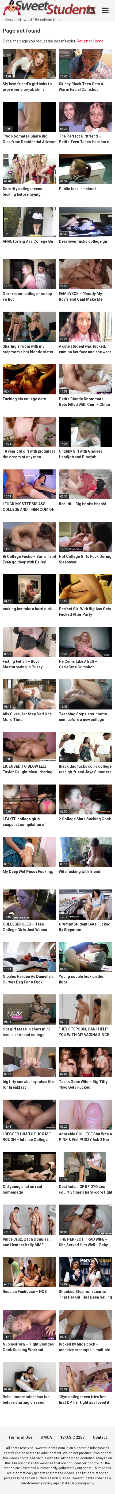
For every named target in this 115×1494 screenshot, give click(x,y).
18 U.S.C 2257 (72, 1437)
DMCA (46, 1437)
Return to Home (90, 41)
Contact (100, 1437)
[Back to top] (105, 1483)
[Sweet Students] (49, 8)
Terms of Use (20, 1437)
